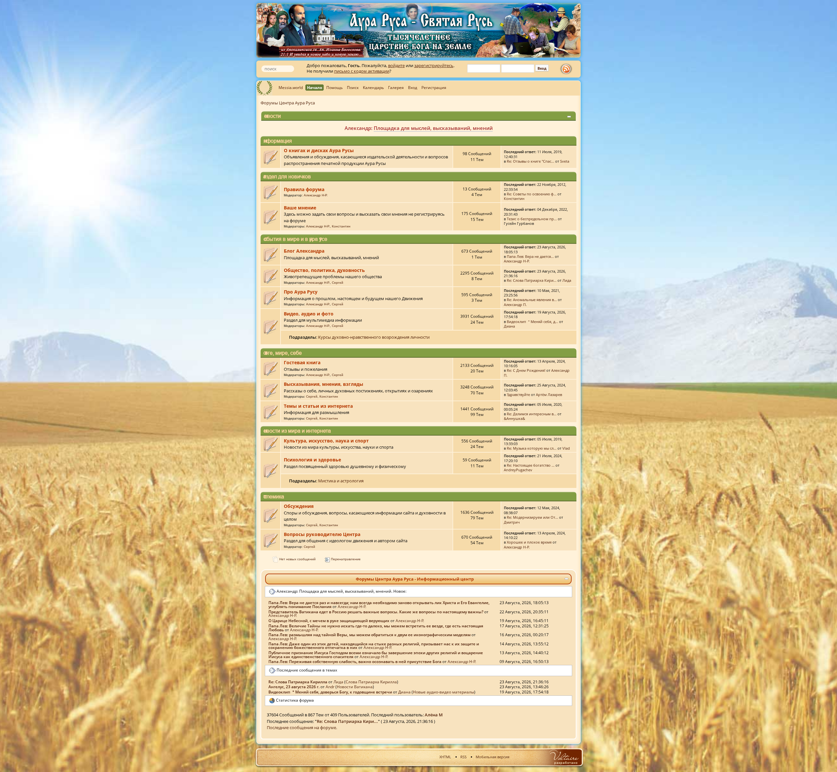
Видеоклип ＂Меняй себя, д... (532, 321)
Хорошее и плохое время (529, 542)
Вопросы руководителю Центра (322, 534)
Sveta (564, 161)
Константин (514, 198)
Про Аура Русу (300, 292)
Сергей (337, 282)
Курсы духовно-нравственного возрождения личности (374, 337)
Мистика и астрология (341, 481)
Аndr (330, 686)
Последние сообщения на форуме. (302, 727)
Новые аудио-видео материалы (443, 128)
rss (567, 69)
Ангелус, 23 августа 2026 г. (293, 686)
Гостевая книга (302, 362)
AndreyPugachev (518, 469)
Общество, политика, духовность (324, 270)
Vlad (566, 448)
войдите (396, 65)
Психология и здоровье (312, 460)
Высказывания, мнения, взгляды (323, 384)
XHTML (445, 756)
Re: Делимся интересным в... (531, 413)
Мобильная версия (492, 756)
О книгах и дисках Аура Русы (319, 150)
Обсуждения (299, 506)
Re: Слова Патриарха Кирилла (297, 681)
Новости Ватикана (355, 686)
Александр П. (515, 304)
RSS (463, 756)
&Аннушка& (514, 418)
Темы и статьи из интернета (318, 406)
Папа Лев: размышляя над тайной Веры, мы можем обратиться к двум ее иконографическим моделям (369, 634)
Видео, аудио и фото (308, 314)
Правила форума (304, 189)
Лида (566, 280)
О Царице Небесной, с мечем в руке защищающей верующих (328, 620)
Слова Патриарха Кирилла (371, 681)
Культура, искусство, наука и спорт (326, 441)
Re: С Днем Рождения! (526, 370)
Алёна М (434, 715)
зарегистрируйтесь (433, 65)
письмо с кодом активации (361, 71)
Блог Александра (304, 251)
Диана (509, 326)
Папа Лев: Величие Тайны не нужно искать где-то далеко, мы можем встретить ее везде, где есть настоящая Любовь (375, 627)
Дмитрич (512, 522)
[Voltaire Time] (563, 757)
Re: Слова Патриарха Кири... (531, 280)
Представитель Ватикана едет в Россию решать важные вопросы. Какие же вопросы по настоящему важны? (375, 611)
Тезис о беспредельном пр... (532, 218)
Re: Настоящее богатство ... (531, 465)
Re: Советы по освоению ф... (531, 193)
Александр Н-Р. (316, 195)
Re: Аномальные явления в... (532, 299)
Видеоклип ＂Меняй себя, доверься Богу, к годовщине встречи (330, 691)
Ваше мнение (300, 208)
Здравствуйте (518, 394)
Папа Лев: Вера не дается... (530, 256)
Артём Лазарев (549, 394)
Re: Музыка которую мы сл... (531, 448)
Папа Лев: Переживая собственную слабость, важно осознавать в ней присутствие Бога (354, 661)
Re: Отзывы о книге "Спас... (530, 161)
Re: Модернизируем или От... (532, 517)
